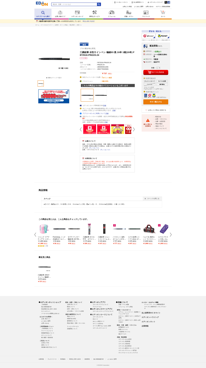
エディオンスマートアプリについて (103, 311)
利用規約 (62, 359)
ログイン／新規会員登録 (163, 6)
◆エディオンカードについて (101, 314)
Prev (81, 129)
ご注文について (44, 340)
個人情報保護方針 (46, 307)
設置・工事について (73, 309)
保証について (159, 126)
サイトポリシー (45, 311)
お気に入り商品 (127, 6)
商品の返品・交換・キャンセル (76, 323)
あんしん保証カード (98, 321)
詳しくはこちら (94, 148)
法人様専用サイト (139, 2)
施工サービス (122, 334)
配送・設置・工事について (73, 302)
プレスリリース (52, 359)
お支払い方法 (45, 342)
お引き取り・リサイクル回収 (75, 311)
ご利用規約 (44, 304)
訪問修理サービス (124, 327)
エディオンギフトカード (100, 328)
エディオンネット (148, 321)
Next (133, 129)
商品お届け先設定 (89, 21)
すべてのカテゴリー (47, 25)
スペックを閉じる (153, 198)
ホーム (37, 25)
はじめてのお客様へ (46, 316)
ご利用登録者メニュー (47, 326)
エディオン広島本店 (124, 343)
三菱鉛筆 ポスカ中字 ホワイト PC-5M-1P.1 (89, 239)
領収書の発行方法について (49, 347)
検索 (5, 19)
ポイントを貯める (98, 323)
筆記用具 (72, 25)
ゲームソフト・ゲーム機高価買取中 (154, 304)
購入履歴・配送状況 (47, 337)
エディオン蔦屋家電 (124, 341)
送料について (45, 345)
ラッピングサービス (73, 326)
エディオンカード (77, 16)
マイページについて (47, 330)
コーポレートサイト (122, 2)
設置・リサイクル (161, 119)
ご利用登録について (47, 328)
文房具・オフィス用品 (61, 25)
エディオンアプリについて (100, 304)
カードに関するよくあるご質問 (102, 326)
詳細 (104, 105)
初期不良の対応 (71, 318)
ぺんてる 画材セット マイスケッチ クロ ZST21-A (149, 239)
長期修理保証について (47, 333)
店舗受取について (72, 328)
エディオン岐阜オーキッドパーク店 (129, 348)
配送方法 (158, 116)
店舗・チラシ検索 (124, 304)
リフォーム (111, 16)
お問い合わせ (149, 6)
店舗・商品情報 (122, 337)
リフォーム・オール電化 (126, 307)
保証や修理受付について (73, 314)
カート (163, 13)
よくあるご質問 (138, 6)
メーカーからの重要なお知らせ (50, 313)
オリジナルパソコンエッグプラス (128, 352)
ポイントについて (161, 128)
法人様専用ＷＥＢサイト (151, 313)
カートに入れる (158, 72)
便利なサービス (94, 16)
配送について (71, 306)
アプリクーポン (97, 307)
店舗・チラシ (128, 16)
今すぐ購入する (156, 102)
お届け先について (72, 304)
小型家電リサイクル (124, 331)
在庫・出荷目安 (160, 121)
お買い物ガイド (60, 16)
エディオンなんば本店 (125, 339)
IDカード (95, 319)
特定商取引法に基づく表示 (49, 309)
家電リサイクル (123, 329)
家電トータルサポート (124, 310)
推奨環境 (87, 359)
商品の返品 (158, 124)
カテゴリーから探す (43, 16)
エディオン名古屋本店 (125, 346)
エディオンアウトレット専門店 (128, 350)
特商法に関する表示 (75, 359)
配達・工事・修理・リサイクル (126, 325)
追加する (33, 18)
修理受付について (72, 321)
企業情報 (145, 326)
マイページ (146, 16)
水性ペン (79, 25)
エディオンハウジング (156, 2)
